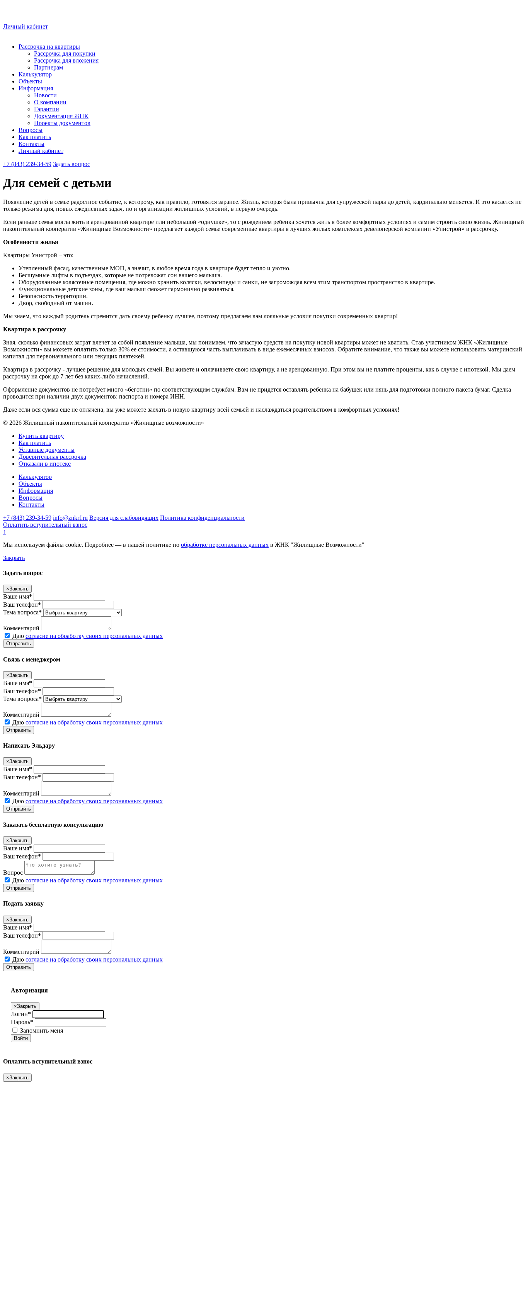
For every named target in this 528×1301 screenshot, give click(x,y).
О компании (50, 102)
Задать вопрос (71, 164)
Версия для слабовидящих (123, 517)
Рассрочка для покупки (64, 53)
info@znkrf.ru (70, 517)
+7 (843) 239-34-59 (27, 164)
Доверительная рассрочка (52, 456)
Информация (36, 88)
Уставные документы (47, 449)
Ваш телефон (22, 604)
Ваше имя (17, 596)
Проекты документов (62, 123)
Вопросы (31, 130)
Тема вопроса (22, 612)
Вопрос (13, 872)
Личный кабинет (25, 26)
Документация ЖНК (61, 116)
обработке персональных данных (225, 544)
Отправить (18, 643)
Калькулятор (35, 74)
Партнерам (48, 67)
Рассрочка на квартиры (49, 46)
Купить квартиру (41, 436)
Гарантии (46, 109)
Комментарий (21, 628)
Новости (45, 95)
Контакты (31, 144)
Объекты (30, 81)
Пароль (22, 1022)
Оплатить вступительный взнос (45, 524)
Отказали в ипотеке (45, 463)
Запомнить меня (41, 1030)
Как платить (35, 137)
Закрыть (14, 558)
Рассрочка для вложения (66, 60)
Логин (21, 1014)
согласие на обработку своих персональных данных (94, 636)
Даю (87, 636)
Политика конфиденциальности (202, 517)
